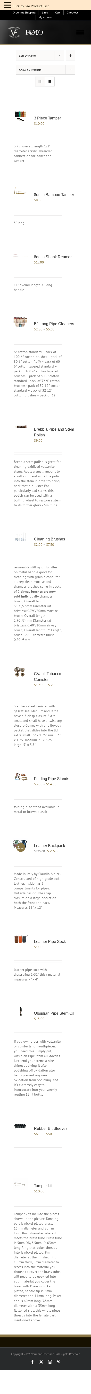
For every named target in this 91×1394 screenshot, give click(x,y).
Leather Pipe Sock (50, 942)
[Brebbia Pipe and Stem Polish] (20, 427)
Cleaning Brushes (49, 539)
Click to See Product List (31, 6)
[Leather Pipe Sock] (20, 939)
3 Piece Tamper (47, 118)
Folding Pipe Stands (51, 779)
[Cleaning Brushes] (20, 537)
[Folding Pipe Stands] (20, 776)
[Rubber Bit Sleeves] (20, 1126)
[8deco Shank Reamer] (20, 255)
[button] (8, 5)
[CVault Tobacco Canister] (20, 671)
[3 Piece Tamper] (20, 116)
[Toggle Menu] (80, 32)
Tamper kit (43, 1186)
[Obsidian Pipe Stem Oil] (20, 1011)
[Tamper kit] (20, 1184)
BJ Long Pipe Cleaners (54, 324)
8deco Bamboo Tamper (54, 195)
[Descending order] (70, 55)
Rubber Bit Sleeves (50, 1128)
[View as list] (49, 81)
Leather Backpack (49, 846)
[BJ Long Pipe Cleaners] (20, 322)
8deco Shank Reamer (53, 257)
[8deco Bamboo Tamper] (20, 192)
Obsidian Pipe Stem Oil (54, 1013)
